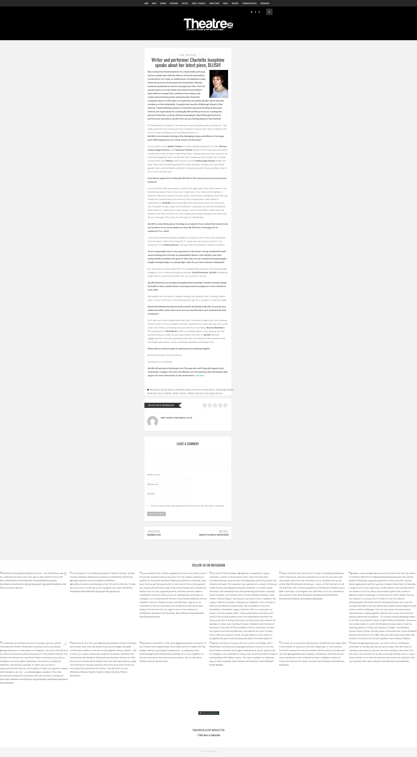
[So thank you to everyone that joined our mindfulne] (313, 675)
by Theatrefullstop (167, 405)
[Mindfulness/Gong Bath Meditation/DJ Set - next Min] (34, 605)
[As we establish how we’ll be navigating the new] (174, 605)
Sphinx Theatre (179, 393)
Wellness (235, 3)
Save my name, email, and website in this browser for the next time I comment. (187, 506)
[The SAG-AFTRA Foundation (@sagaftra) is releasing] (243, 605)
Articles (185, 3)
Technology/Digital (249, 3)
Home (146, 3)
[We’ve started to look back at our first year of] (313, 605)
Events (225, 3)
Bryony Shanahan (176, 390)
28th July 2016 (153, 405)
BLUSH (164, 390)
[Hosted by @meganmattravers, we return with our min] (383, 675)
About (154, 3)
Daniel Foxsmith (192, 390)
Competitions (214, 3)
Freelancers (265, 3)
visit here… (200, 375)
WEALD (190, 393)
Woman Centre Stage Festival (208, 393)
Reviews (163, 3)
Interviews (174, 3)
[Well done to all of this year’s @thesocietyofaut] (104, 675)
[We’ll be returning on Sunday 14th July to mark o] (243, 675)
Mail (152, 484)
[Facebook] (255, 12)
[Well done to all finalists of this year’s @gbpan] (174, 675)
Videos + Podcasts (198, 3)
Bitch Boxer (155, 390)
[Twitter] (251, 12)
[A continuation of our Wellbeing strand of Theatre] (104, 605)
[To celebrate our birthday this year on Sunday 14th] (34, 675)
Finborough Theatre (225, 390)
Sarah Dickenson (154, 393)
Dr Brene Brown (207, 390)
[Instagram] (259, 12)
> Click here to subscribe (208, 735)
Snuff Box (167, 393)
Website (151, 494)
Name (153, 474)
